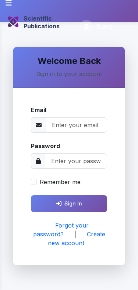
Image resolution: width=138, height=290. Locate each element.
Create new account (76, 238)
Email (38, 110)
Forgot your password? (61, 230)
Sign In (73, 203)
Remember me (60, 182)
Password (45, 146)
